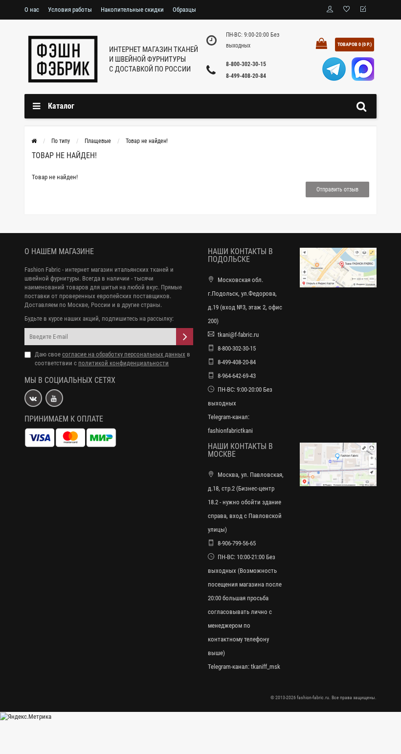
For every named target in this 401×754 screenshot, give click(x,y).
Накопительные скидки (132, 9)
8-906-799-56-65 (237, 543)
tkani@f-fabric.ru (238, 334)
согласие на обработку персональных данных (123, 354)
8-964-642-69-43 (237, 375)
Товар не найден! (147, 141)
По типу (60, 141)
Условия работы (70, 9)
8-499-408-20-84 (246, 75)
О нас (31, 9)
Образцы (184, 9)
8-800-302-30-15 (246, 64)
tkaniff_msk (265, 666)
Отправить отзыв (337, 189)
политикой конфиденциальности (123, 363)
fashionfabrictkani (230, 430)
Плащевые (98, 141)
